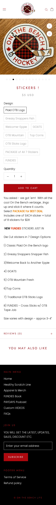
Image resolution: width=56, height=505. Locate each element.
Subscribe (15, 457)
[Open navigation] (4, 9)
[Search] (46, 9)
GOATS (37, 127)
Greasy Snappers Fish (19, 118)
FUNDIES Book (12, 396)
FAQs (7, 414)
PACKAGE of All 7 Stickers (21, 152)
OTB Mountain (14, 135)
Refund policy (12, 483)
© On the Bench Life (28, 497)
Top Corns (37, 135)
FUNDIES (10, 160)
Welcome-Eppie (16, 127)
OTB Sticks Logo (15, 144)
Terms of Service (15, 477)
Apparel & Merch (15, 390)
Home (8, 379)
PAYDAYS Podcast (15, 402)
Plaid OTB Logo (15, 110)
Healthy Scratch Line (17, 385)
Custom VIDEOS (14, 408)
